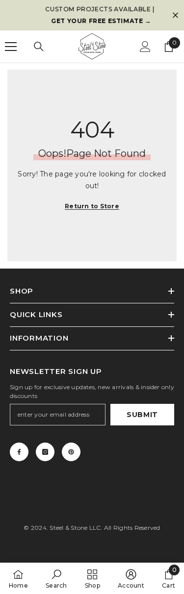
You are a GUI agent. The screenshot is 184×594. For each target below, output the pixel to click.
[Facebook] (19, 452)
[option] (94, 15)
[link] (56, 578)
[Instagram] (45, 452)
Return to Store (92, 206)
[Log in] (145, 46)
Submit (142, 414)
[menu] (11, 46)
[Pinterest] (71, 452)
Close (175, 15)
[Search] (39, 46)
